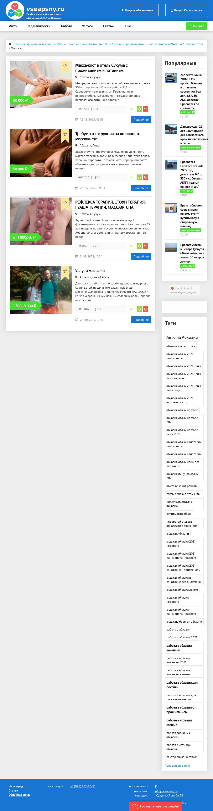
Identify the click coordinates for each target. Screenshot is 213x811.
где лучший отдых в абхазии (179, 503)
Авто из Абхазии (182, 337)
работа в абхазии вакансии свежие (178, 672)
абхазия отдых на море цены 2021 (182, 432)
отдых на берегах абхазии (184, 621)
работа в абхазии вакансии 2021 (178, 660)
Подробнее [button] (141, 119)
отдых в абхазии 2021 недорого (181, 543)
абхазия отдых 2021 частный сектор (179, 400)
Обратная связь (19, 794)
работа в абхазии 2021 (181, 637)
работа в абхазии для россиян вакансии (181, 697)
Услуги (87, 26)
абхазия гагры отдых (180, 346)
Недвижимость (38, 26)
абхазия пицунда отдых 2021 (182, 476)
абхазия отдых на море (182, 410)
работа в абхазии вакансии (179, 648)
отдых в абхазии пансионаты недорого (181, 611)
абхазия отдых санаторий (184, 454)
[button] (155, 806)
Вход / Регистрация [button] (187, 10)
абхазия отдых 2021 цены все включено (183, 376)
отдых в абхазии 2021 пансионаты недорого (181, 555)
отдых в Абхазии (177, 533)
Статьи (108, 26)
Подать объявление (139, 10)
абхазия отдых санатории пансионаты (184, 444)
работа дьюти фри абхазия (178, 747)
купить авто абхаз (178, 513)
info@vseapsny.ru (166, 791)
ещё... (129, 26)
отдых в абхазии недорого (177, 599)
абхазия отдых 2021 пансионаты (179, 356)
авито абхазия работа (181, 486)
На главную (16, 786)
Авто (13, 26)
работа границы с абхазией (178, 735)
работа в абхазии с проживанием (180, 709)
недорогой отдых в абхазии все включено (181, 523)
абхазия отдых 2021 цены (183, 366)
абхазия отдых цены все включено (182, 464)
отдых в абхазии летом (182, 589)
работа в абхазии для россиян (182, 685)
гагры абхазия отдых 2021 (184, 493)
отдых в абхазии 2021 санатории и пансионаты (183, 567)
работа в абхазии (178, 629)
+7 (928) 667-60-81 (82, 786)
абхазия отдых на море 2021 (182, 420)
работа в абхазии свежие (179, 722)
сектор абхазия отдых (181, 757)
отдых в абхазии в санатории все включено (183, 579)
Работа (66, 26)
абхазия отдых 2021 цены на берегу (183, 388)
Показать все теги (177, 765)
